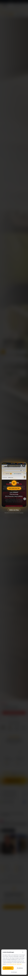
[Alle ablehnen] (23, 952)
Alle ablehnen (20, 968)
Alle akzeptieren (8, 968)
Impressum (19, 964)
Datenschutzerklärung (11, 964)
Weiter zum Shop (14, 510)
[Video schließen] (23, 465)
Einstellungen (14, 972)
